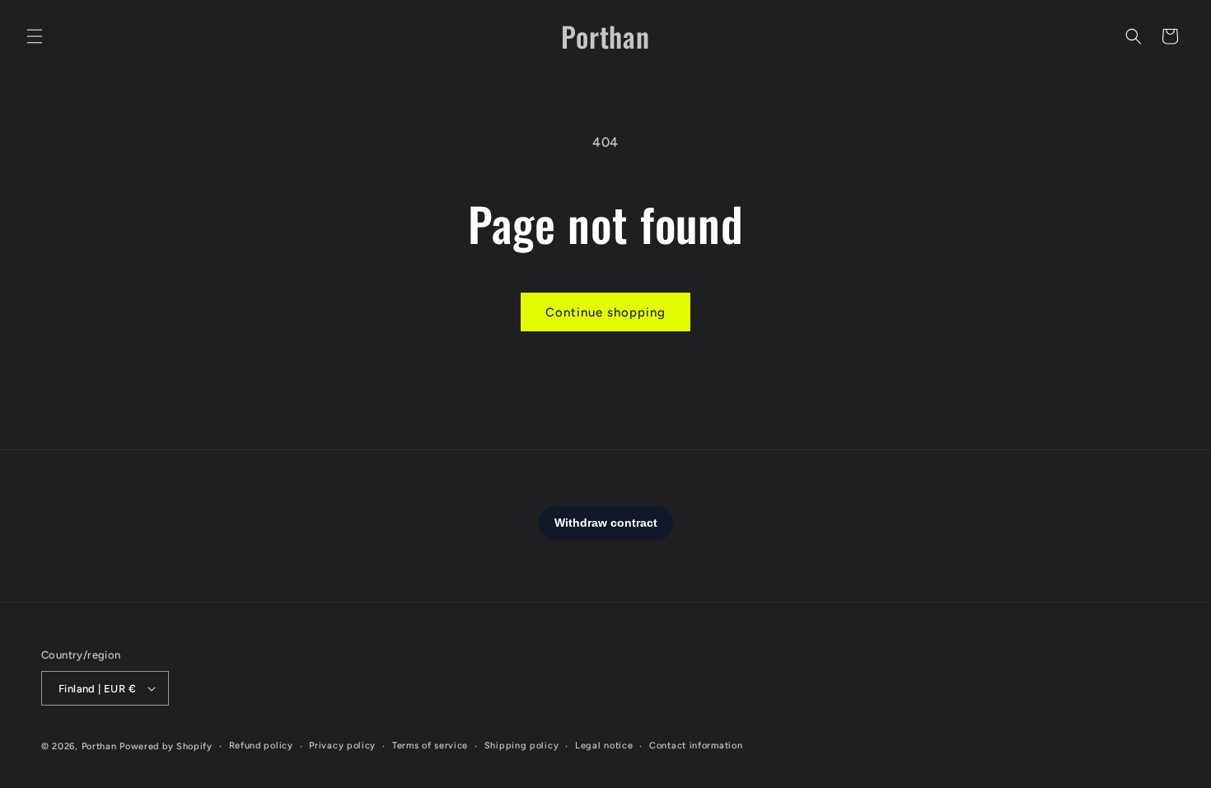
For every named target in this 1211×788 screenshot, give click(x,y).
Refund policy (261, 745)
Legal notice (604, 745)
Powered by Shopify (166, 746)
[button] (34, 36)
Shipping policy (521, 745)
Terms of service (430, 745)
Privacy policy (342, 745)
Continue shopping (605, 312)
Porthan (99, 746)
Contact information (695, 745)
